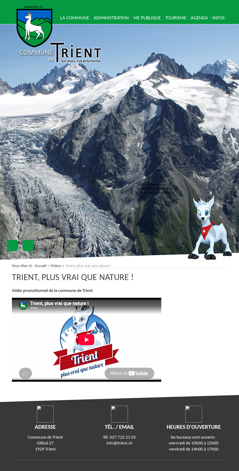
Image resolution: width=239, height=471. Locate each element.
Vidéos (55, 266)
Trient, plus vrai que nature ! (73, 277)
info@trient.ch (119, 443)
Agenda (199, 18)
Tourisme (175, 18)
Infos (218, 18)
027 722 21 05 (123, 437)
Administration (111, 18)
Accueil (40, 266)
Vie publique (147, 18)
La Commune (74, 18)
